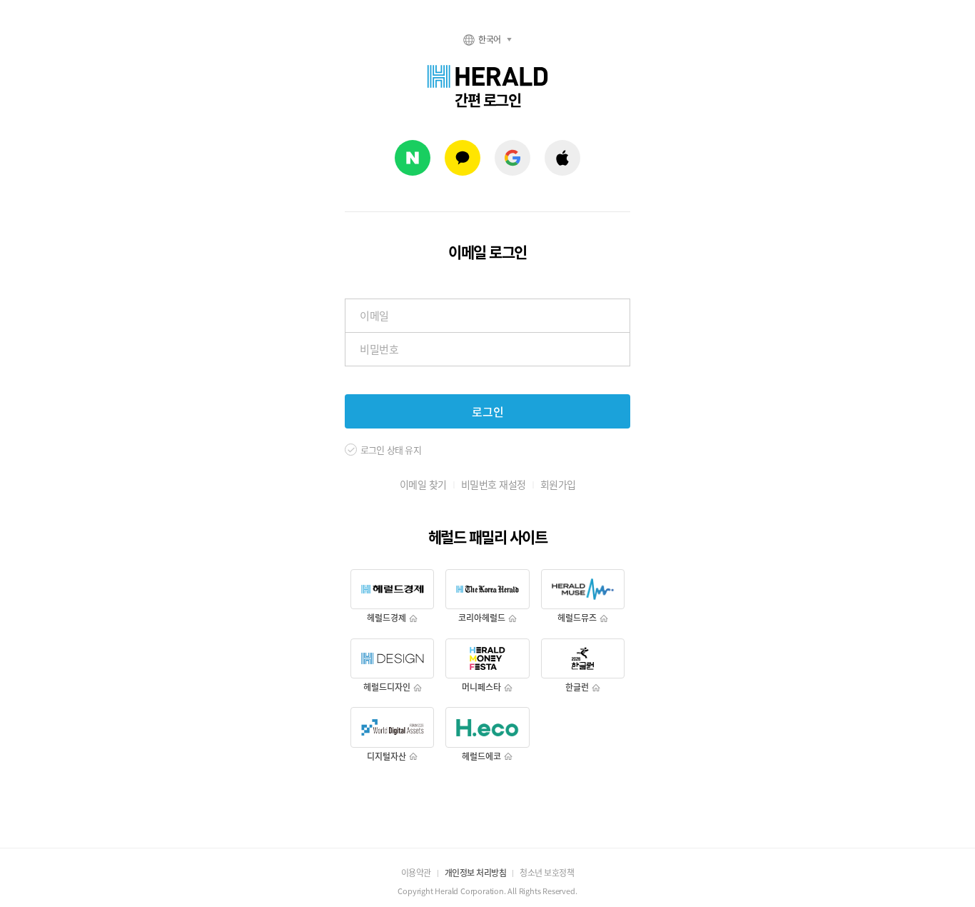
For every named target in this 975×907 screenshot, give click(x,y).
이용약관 (416, 872)
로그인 (488, 411)
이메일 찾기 (423, 484)
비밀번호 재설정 (493, 484)
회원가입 (558, 484)
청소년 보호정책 (547, 872)
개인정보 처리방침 (476, 872)
